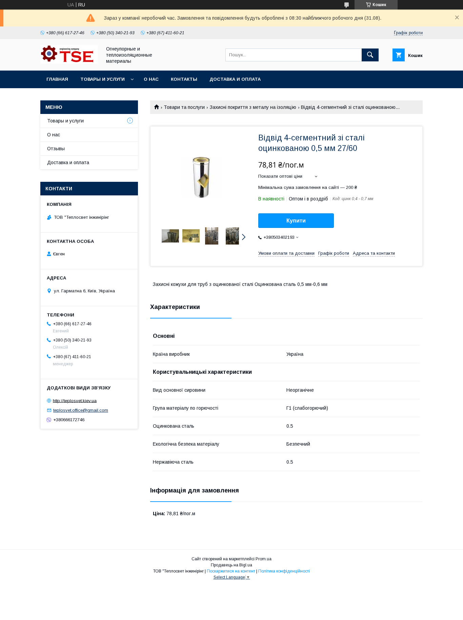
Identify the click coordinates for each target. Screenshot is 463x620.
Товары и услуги (102, 79)
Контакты (184, 79)
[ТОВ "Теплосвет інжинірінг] (69, 61)
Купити (296, 221)
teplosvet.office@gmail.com (80, 410)
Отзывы (56, 148)
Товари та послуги (184, 107)
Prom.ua (263, 559)
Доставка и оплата (235, 79)
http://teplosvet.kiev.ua (75, 400)
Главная (57, 79)
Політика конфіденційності (284, 571)
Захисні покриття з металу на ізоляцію (253, 107)
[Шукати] (370, 55)
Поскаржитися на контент (231, 571)
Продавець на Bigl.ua (231, 565)
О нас (151, 79)
